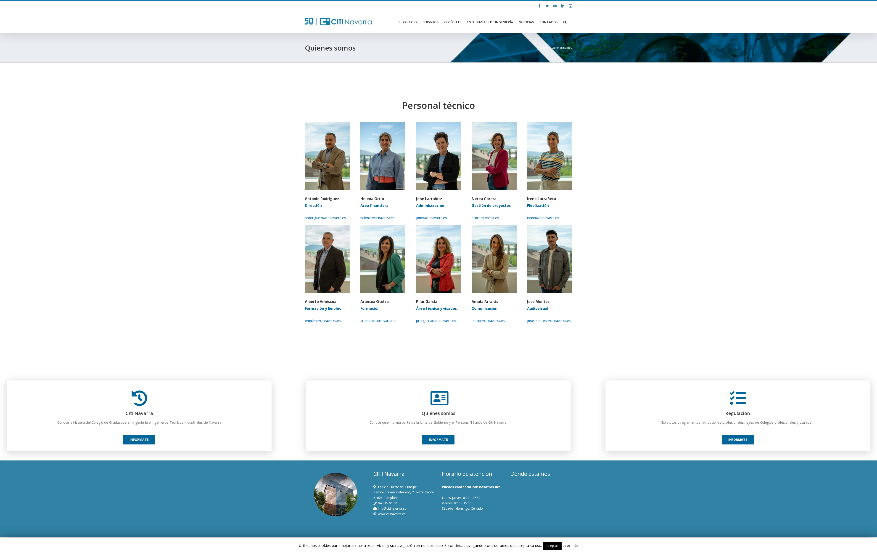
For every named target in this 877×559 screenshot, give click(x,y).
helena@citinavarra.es (377, 217)
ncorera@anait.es (485, 217)
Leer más (571, 545)
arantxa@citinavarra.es (378, 320)
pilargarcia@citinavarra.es (436, 320)
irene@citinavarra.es (543, 217)
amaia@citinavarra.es (488, 320)
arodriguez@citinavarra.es (325, 217)
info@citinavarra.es (345, 6)
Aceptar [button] (552, 545)
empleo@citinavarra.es (323, 320)
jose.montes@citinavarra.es (549, 320)
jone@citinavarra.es (431, 217)
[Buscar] (564, 22)
